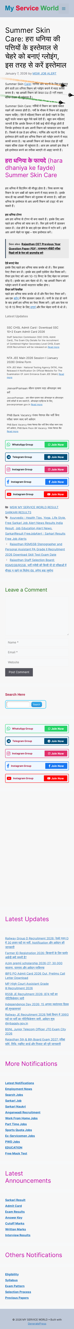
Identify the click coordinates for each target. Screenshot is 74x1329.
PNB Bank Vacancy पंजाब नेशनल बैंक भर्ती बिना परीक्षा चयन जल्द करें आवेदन (33, 417)
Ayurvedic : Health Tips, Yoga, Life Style (37, 517)
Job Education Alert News (33, 528)
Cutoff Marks (14, 1223)
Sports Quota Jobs (18, 1130)
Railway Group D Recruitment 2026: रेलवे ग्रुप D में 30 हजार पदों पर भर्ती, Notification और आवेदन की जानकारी (36, 943)
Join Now (57, 444)
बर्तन (16, 298)
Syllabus (11, 1280)
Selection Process (18, 1292)
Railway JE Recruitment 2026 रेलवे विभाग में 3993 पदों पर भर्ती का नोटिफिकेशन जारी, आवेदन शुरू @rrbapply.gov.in (37, 1019)
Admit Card (13, 1206)
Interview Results (17, 1235)
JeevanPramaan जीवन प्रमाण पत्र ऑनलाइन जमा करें (34, 390)
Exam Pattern (15, 1286)
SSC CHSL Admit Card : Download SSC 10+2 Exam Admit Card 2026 (33, 329)
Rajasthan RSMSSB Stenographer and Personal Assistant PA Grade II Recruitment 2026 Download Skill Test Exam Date (35, 549)
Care (27, 84)
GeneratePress (37, 1323)
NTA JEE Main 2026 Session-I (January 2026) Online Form (32, 360)
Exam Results (15, 1211)
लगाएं (33, 307)
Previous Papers (17, 1298)
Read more (53, 347)
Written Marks (15, 1229)
